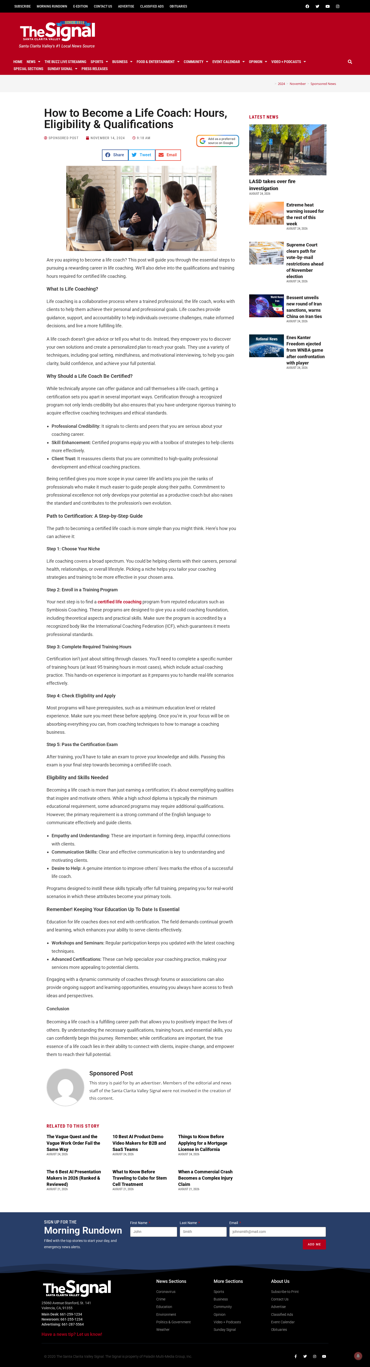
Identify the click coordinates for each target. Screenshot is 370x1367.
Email (234, 1223)
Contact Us (103, 6)
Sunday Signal (60, 69)
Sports (97, 62)
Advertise (126, 6)
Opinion (255, 62)
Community (193, 62)
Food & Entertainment (156, 62)
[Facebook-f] (295, 1356)
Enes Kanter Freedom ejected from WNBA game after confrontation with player (305, 350)
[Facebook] (307, 6)
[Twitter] (317, 6)
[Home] (272, 83)
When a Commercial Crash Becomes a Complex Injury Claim (205, 1178)
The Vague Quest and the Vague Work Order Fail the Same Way (73, 1143)
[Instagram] (337, 6)
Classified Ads (152, 6)
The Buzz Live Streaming (65, 62)
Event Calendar (226, 62)
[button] (350, 61)
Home (17, 62)
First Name (139, 1223)
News (31, 62)
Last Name (189, 1223)
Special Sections (28, 69)
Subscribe (22, 6)
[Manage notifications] (358, 1356)
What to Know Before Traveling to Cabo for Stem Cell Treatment (140, 1178)
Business (120, 62)
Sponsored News (323, 83)
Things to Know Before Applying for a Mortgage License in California (202, 1143)
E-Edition (80, 6)
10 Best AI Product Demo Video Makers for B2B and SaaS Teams (139, 1143)
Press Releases (95, 69)
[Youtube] (327, 6)
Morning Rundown (52, 6)
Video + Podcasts (286, 62)
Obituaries (178, 6)
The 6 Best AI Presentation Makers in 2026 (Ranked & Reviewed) (74, 1178)
